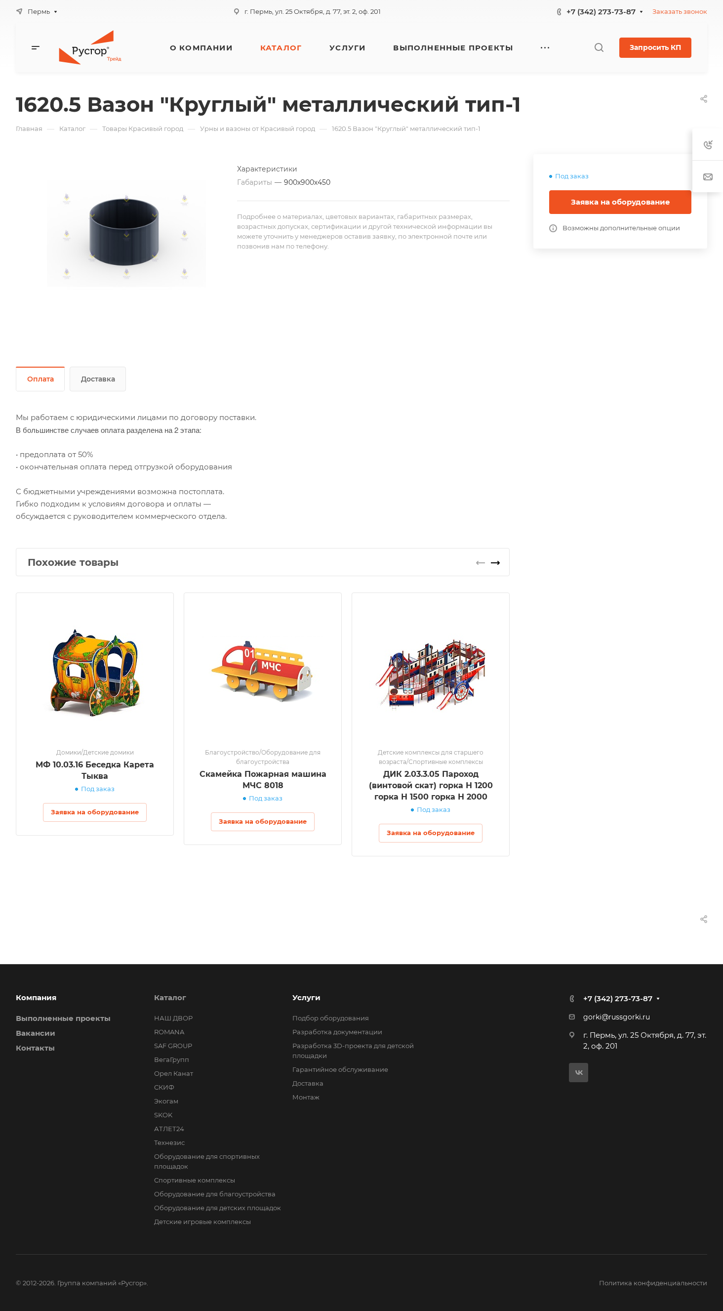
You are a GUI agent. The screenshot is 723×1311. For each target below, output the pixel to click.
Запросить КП (655, 47)
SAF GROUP (173, 1046)
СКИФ (164, 1087)
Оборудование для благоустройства (215, 1194)
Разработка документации (337, 1032)
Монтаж (306, 1097)
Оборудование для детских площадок (217, 1208)
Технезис (169, 1142)
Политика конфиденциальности (653, 1283)
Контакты (35, 1048)
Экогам (166, 1101)
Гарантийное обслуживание (340, 1069)
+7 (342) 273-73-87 (601, 11)
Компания (36, 997)
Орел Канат (173, 1073)
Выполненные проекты (63, 1018)
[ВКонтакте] (578, 1072)
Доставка (98, 379)
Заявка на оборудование (620, 202)
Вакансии (35, 1033)
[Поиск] (598, 47)
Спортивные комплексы (194, 1180)
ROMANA (169, 1032)
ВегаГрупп (171, 1059)
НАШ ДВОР (173, 1018)
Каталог (170, 997)
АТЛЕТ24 (169, 1129)
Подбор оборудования (330, 1018)
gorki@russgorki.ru (616, 1017)
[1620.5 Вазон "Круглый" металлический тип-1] (126, 233)
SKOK (163, 1115)
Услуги (306, 997)
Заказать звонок (679, 11)
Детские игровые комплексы (202, 1222)
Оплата (40, 379)
